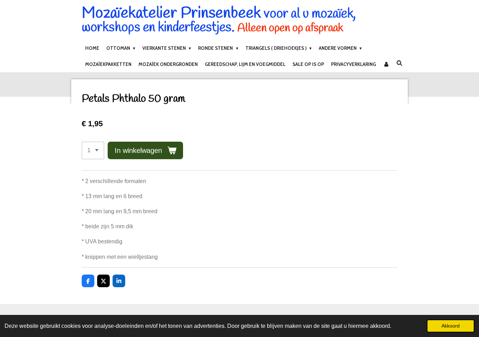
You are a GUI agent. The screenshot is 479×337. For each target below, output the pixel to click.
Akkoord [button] (450, 326)
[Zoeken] (399, 63)
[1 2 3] (93, 150)
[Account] (386, 64)
